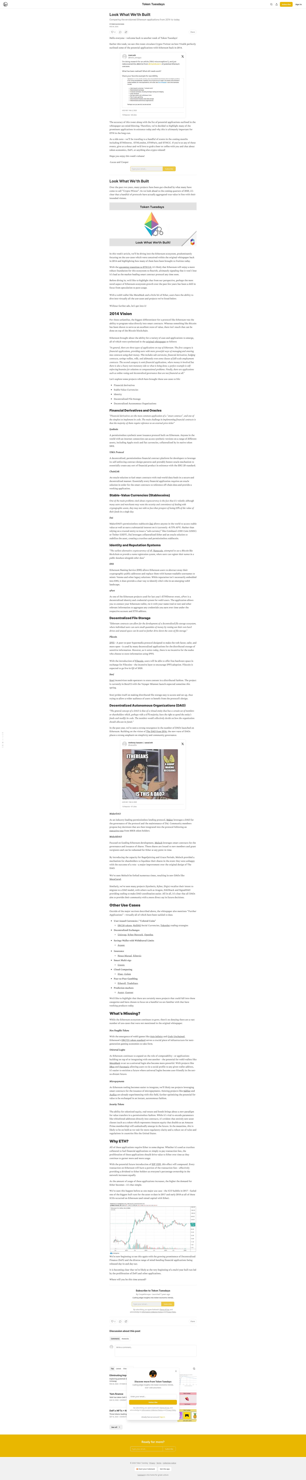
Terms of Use (164, 1408)
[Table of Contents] (2, 740)
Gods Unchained (176, 1036)
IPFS (111, 643)
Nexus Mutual (125, 956)
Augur (121, 992)
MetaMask (114, 1063)
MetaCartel (115, 879)
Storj (111, 680)
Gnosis (121, 965)
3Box (112, 1067)
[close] (176, 1371)
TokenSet (165, 925)
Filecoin (139, 661)
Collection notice (169, 1463)
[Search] (271, 4)
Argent (121, 945)
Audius (113, 1094)
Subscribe (286, 4)
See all (114, 1427)
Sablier (187, 1091)
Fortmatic (124, 1067)
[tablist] (119, 1338)
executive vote (116, 831)
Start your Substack (147, 1469)
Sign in (298, 4)
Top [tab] (112, 1369)
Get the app (165, 1469)
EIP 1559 (156, 1164)
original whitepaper (156, 341)
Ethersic (137, 956)
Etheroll (122, 983)
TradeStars (132, 983)
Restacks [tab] (125, 1339)
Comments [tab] (115, 1339)
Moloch (158, 843)
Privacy (152, 1463)
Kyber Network (135, 934)
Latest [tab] (118, 1369)
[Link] (106, 181)
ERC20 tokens (125, 925)
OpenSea (148, 934)
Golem (127, 974)
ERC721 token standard (133, 1040)
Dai (151, 524)
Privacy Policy (171, 1410)
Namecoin (158, 550)
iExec (120, 974)
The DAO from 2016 (156, 731)
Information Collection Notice (152, 1410)
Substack (141, 1475)
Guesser (129, 992)
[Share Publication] (276, 4)
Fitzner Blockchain (116, 24)
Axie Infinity (156, 1036)
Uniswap (122, 934)
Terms (158, 1463)
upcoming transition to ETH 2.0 (135, 267)
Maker (169, 820)
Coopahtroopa (125, 1400)
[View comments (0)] (120, 32)
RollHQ (137, 925)
